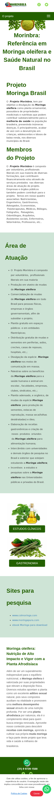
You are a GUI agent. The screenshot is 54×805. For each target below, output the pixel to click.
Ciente (37, 793)
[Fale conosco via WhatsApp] (46, 789)
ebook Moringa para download (29, 625)
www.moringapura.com (25, 620)
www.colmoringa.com (24, 615)
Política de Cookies (19, 793)
